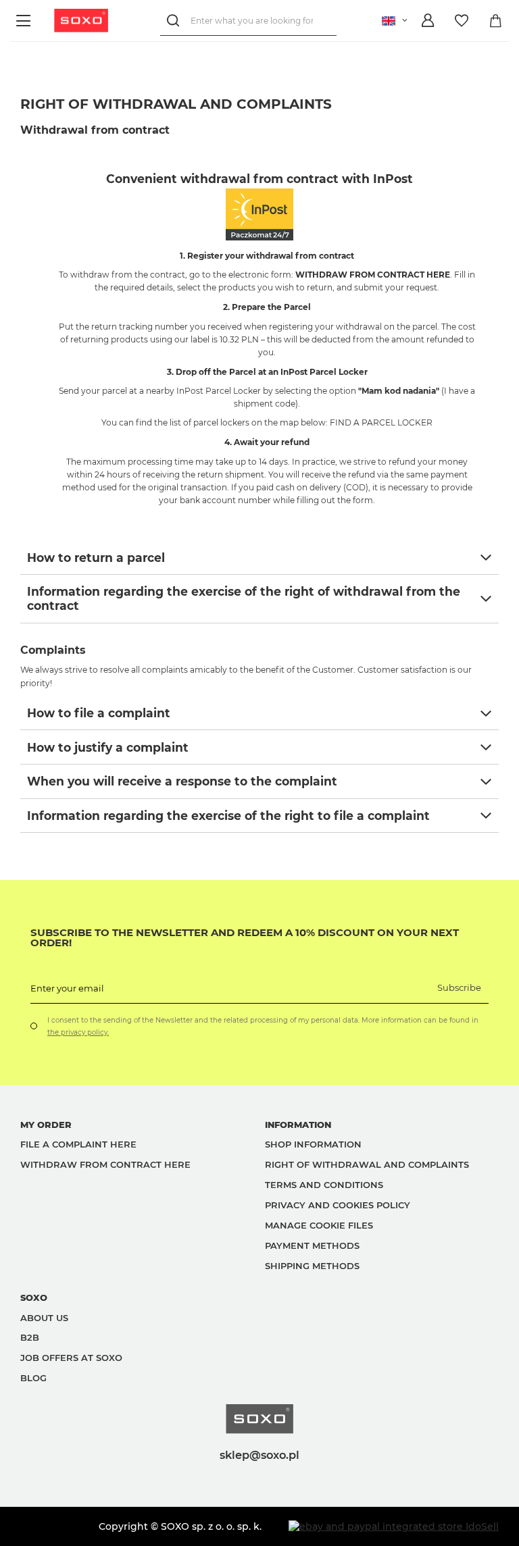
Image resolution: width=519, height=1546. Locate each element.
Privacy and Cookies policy (337, 1205)
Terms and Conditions (324, 1184)
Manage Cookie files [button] (319, 1225)
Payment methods (312, 1245)
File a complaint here (78, 1144)
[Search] (175, 20)
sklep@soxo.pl (259, 1455)
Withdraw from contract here (105, 1164)
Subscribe (459, 987)
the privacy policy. (78, 1032)
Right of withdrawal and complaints (367, 1164)
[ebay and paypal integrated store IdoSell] (394, 1526)
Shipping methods (312, 1265)
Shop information (313, 1144)
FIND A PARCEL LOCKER (381, 422)
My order (46, 1124)
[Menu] (25, 20)
